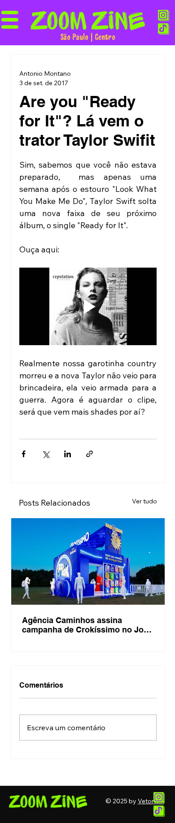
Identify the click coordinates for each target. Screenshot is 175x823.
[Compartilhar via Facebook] (23, 454)
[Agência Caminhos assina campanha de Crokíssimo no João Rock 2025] (88, 561)
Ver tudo (144, 501)
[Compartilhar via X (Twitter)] (45, 454)
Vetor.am (151, 801)
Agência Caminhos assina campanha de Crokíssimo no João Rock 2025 (87, 624)
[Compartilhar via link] (89, 454)
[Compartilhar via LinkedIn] (67, 454)
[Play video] (88, 306)
